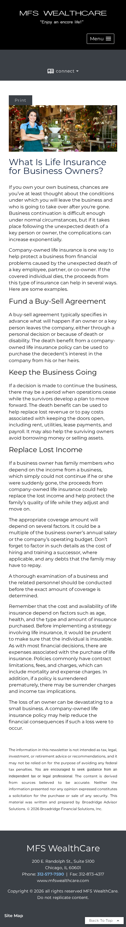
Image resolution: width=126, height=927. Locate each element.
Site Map (13, 915)
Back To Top (101, 920)
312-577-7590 (50, 874)
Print (20, 100)
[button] (100, 39)
